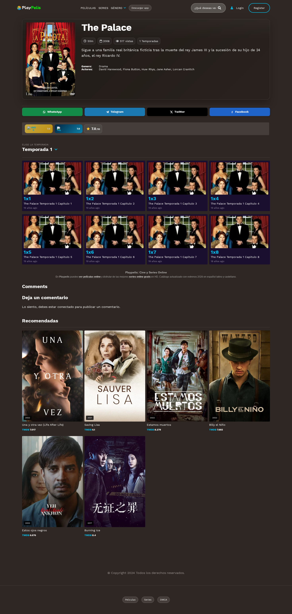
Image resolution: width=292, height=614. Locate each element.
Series (147, 599)
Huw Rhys (148, 69)
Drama (103, 66)
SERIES (103, 8)
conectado (65, 307)
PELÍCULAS (88, 8)
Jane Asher (164, 69)
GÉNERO (116, 8)
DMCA (163, 599)
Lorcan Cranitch (183, 69)
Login (240, 8)
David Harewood (110, 69)
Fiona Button (131, 69)
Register (259, 8)
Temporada (37, 147)
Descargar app (140, 8)
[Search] (221, 8)
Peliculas (130, 599)
